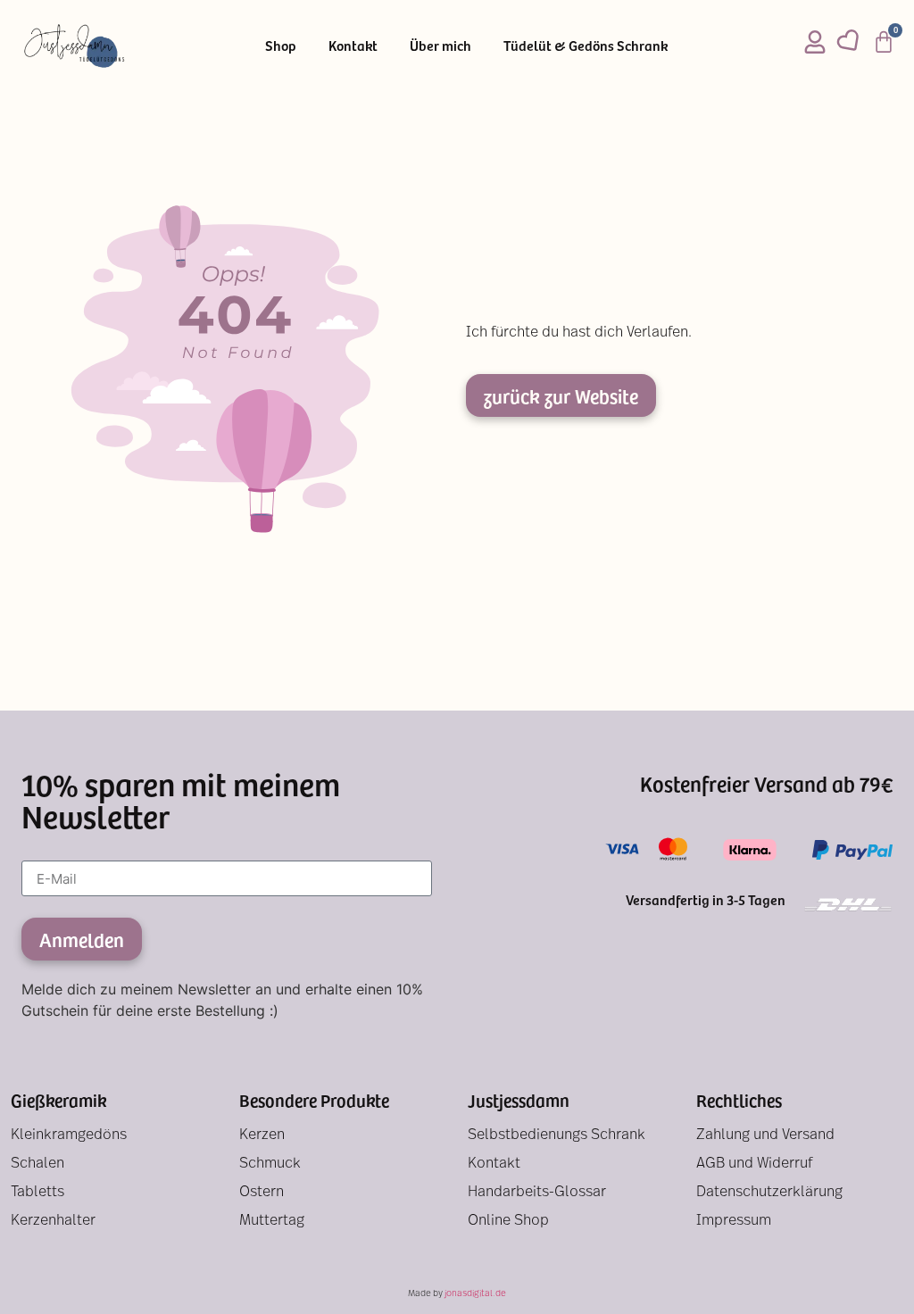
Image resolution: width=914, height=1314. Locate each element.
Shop (280, 44)
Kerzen (262, 1135)
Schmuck (270, 1164)
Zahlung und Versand (765, 1135)
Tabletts (37, 1192)
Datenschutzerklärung (769, 1192)
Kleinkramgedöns (69, 1135)
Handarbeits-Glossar (537, 1192)
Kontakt (353, 44)
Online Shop (508, 1221)
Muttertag (271, 1221)
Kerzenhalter (53, 1221)
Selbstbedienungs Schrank (556, 1135)
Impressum (733, 1221)
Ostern (261, 1192)
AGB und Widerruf (754, 1164)
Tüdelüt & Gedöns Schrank (585, 44)
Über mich (440, 44)
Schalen (37, 1164)
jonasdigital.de (475, 1294)
